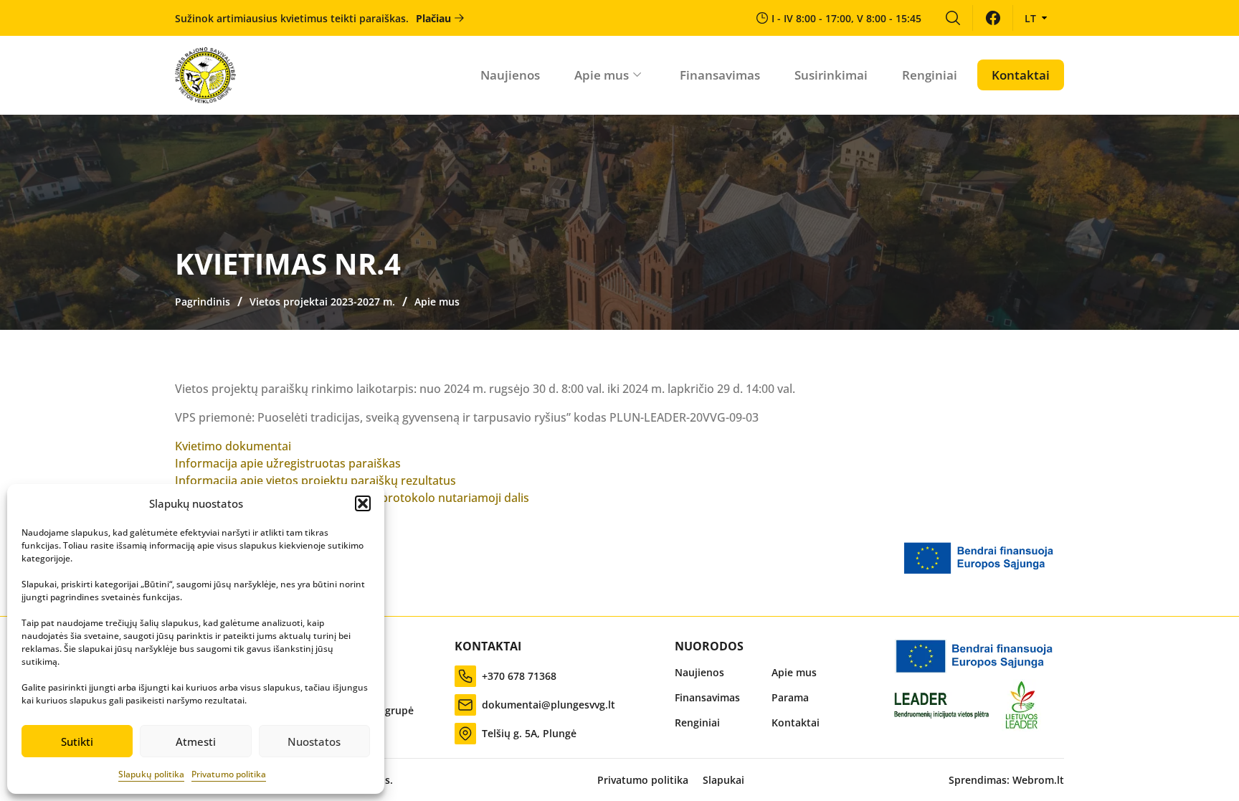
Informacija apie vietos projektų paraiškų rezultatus (315, 480)
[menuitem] (952, 18)
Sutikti (77, 741)
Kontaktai (1021, 75)
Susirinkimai (831, 75)
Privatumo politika (228, 774)
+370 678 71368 (519, 676)
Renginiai (929, 75)
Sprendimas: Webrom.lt (1006, 780)
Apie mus (601, 75)
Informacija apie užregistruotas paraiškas (288, 463)
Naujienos (510, 75)
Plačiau (433, 18)
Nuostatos (314, 741)
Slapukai (723, 780)
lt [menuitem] (1030, 18)
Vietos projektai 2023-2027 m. (322, 301)
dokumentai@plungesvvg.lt (548, 704)
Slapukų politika (151, 774)
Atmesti (196, 741)
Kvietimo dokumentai (233, 446)
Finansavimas (720, 75)
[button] (363, 503)
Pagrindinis (202, 301)
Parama (790, 697)
